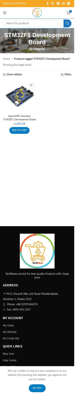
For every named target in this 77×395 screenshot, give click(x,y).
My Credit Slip (11, 338)
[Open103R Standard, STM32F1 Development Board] (19, 96)
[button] (19, 130)
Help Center (10, 360)
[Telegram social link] (68, 3)
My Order (8, 325)
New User (8, 354)
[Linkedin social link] (63, 3)
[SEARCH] (67, 23)
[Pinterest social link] (58, 3)
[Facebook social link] (47, 3)
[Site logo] (37, 12)
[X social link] (52, 3)
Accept (37, 388)
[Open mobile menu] (4, 12)
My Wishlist (9, 332)
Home (6, 59)
